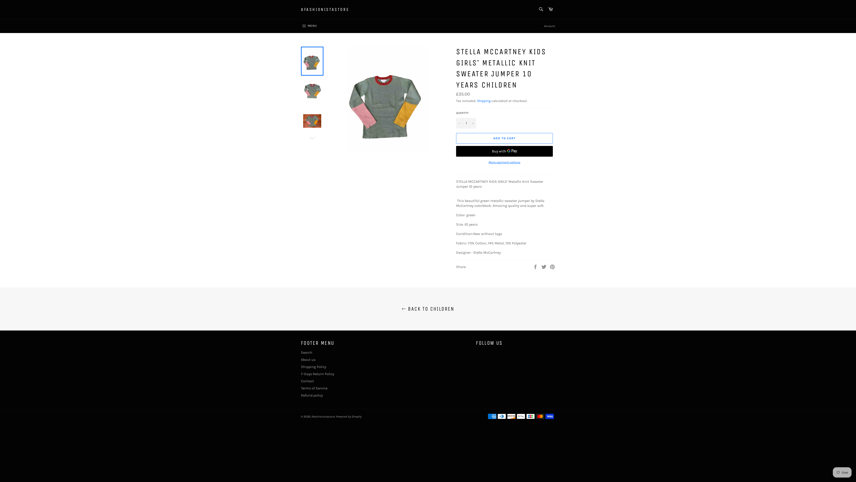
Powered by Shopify (349, 416)
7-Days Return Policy (317, 374)
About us (308, 359)
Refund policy (312, 395)
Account (549, 26)
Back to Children (430, 309)
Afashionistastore (325, 9)
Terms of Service (314, 388)
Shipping (484, 101)
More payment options (504, 162)
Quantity (462, 112)
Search (306, 352)
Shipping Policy (313, 367)
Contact (307, 381)
